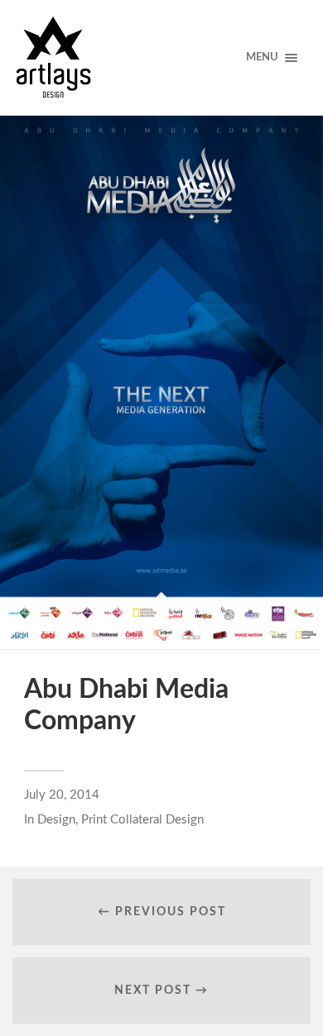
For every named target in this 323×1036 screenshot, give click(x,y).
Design (56, 820)
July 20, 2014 (61, 795)
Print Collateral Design (142, 820)
